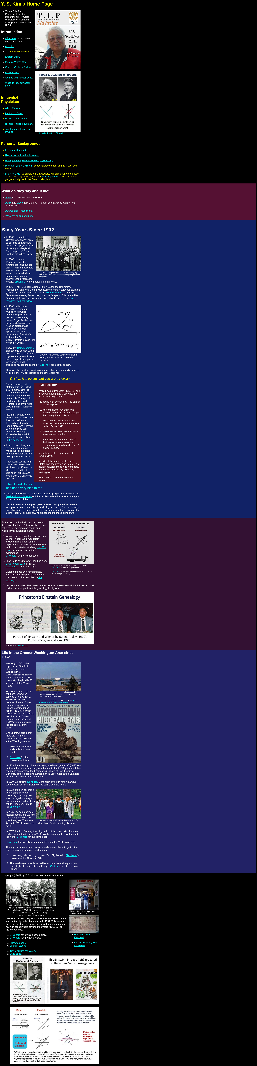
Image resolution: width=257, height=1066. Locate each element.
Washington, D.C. (52, 176)
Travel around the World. (23, 951)
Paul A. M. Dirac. (14, 113)
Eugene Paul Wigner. (16, 118)
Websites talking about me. (19, 216)
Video (8, 197)
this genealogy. (16, 440)
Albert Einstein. (13, 108)
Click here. (22, 645)
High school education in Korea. (22, 155)
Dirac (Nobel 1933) (16, 563)
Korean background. (16, 150)
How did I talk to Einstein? (82, 936)
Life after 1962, (13, 173)
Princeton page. (18, 943)
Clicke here (12, 842)
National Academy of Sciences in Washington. (59, 701)
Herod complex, (25, 348)
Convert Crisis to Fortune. (18, 67)
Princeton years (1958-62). (19, 165)
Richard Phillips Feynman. (19, 123)
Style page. (16, 953)
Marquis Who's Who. (16, 62)
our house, (33, 781)
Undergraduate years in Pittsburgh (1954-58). (29, 160)
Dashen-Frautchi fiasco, (19, 496)
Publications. (12, 72)
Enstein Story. (12, 56)
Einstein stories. (18, 945)
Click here (10, 38)
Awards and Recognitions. (19, 77)
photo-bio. (15, 806)
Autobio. (9, 46)
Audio (8, 202)
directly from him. (55, 292)
